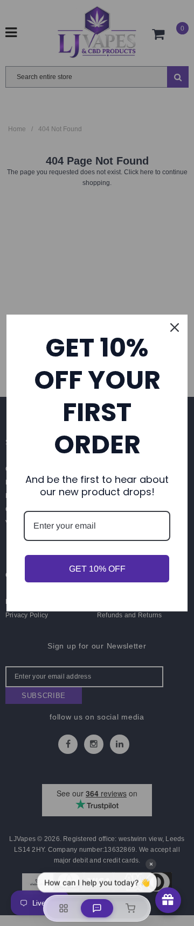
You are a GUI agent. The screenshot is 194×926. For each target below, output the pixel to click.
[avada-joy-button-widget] (168, 900)
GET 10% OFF (97, 568)
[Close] (175, 327)
